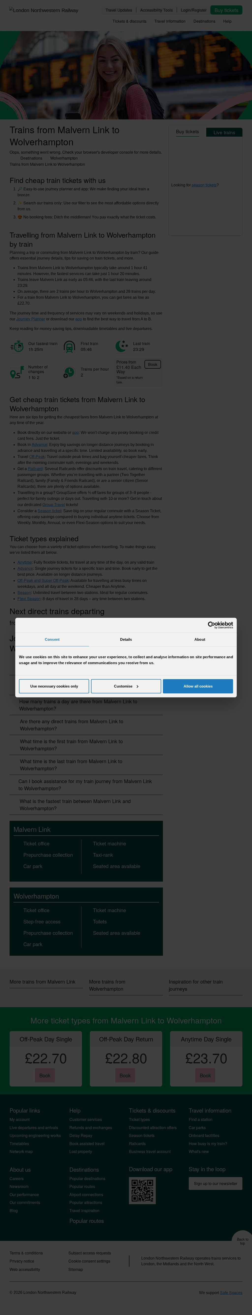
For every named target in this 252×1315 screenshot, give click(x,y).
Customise (123, 686)
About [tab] (199, 639)
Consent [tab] (52, 639)
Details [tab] (126, 639)
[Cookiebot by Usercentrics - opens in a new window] (211, 625)
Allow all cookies (198, 686)
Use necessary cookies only (54, 686)
